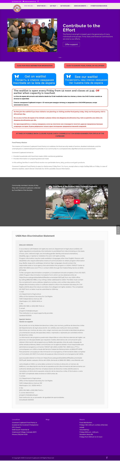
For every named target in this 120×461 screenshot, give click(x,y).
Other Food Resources (99, 6)
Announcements (80, 6)
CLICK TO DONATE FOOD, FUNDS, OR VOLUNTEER (85, 66)
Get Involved (65, 6)
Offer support (71, 44)
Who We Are (28, 6)
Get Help (53, 6)
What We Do (41, 6)
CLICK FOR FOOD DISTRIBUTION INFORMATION (34, 66)
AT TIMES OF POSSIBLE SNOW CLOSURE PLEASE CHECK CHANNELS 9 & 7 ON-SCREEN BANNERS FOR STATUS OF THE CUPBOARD (60, 135)
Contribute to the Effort (81, 28)
